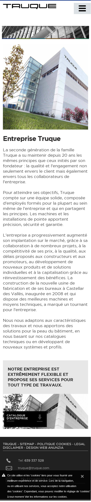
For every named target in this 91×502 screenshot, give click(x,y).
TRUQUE (10, 444)
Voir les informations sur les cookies (46, 496)
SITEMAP (27, 444)
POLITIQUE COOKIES (54, 444)
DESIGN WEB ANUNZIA (44, 447)
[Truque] (30, 5)
